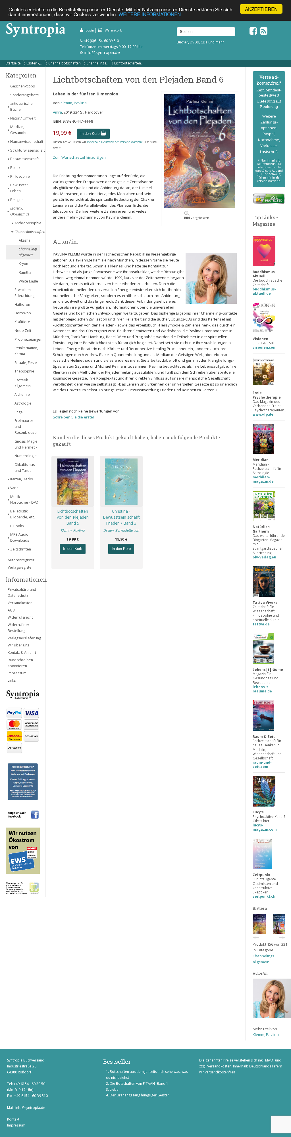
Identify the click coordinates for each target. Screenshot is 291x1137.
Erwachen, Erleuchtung (24, 292)
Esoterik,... (34, 63)
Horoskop (22, 313)
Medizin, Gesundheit (20, 129)
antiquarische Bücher (21, 106)
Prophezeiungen (27, 339)
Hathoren (22, 304)
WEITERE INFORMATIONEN (150, 14)
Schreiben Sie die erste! (73, 417)
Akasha (24, 240)
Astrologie (23, 403)
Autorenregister (21, 560)
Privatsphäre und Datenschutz (22, 592)
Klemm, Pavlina (74, 102)
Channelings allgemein (28, 252)
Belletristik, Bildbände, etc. (22, 514)
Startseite (13, 63)
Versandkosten (20, 602)
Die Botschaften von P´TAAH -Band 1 (139, 1083)
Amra (57, 112)
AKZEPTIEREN (261, 8)
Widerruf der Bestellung (18, 627)
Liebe (114, 1089)
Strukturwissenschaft (25, 150)
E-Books (17, 526)
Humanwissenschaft (25, 141)
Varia (14, 487)
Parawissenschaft (24, 158)
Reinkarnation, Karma (26, 351)
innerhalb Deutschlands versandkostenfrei (115, 142)
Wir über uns (18, 645)
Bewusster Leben (19, 188)
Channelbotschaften (64, 63)
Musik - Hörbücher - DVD (24, 499)
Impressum (17, 673)
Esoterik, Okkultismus (19, 211)
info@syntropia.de (102, 52)
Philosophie (20, 176)
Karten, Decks (21, 479)
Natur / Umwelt (23, 118)
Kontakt (13, 1119)
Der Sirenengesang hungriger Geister (139, 1095)
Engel (19, 412)
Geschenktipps (22, 86)
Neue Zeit (22, 330)
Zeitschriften (20, 549)
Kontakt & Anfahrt (22, 652)
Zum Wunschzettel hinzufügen (79, 157)
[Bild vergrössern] (199, 206)
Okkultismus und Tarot (24, 467)
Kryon (23, 263)
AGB (11, 610)
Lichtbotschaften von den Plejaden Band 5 (73, 517)
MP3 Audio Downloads (19, 537)
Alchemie (22, 394)
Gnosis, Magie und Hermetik (26, 444)
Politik (15, 167)
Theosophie (24, 371)
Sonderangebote (24, 95)
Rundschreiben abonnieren (20, 663)
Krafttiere (22, 321)
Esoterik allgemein (22, 383)
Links (12, 680)
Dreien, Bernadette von (121, 530)
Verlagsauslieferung (24, 638)
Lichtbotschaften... (129, 63)
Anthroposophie (27, 223)
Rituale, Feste (25, 362)
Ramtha (25, 272)
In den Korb (90, 133)
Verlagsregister (20, 567)
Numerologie (25, 455)
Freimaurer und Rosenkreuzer (26, 426)
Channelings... (97, 63)
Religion (17, 199)
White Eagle (28, 281)
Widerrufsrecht (20, 617)
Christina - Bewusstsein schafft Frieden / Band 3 (121, 517)
